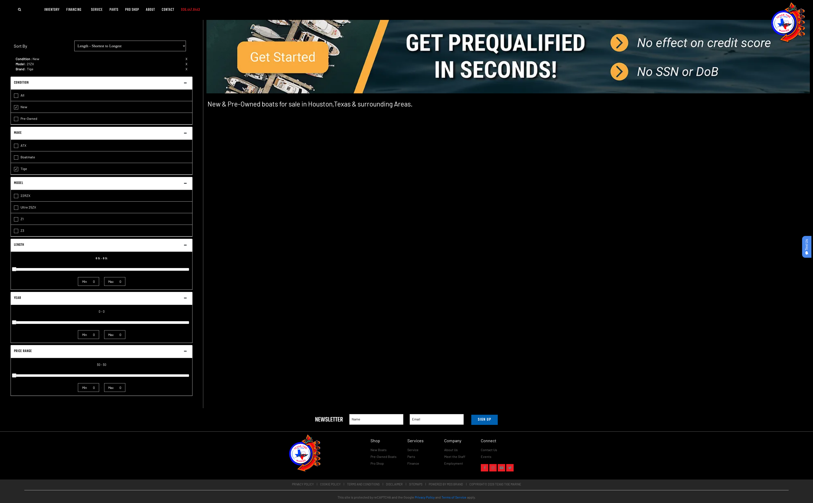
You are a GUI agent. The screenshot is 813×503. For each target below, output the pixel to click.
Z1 (22, 219)
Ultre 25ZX (28, 207)
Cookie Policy (330, 484)
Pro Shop (132, 10)
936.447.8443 (190, 10)
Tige (23, 169)
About (150, 10)
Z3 (22, 230)
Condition (21, 83)
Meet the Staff (454, 457)
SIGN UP (484, 420)
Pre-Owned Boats (384, 457)
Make (18, 133)
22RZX (25, 195)
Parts (113, 10)
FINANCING (75, 10)
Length (19, 245)
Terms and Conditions (363, 484)
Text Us (807, 245)
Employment (453, 463)
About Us (451, 450)
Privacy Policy (303, 484)
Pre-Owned (28, 118)
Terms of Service (453, 497)
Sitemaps (415, 484)
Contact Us (489, 450)
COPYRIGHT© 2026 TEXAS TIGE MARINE (495, 484)
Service (97, 10)
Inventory (51, 10)
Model (18, 183)
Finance (413, 463)
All (22, 95)
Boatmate (27, 157)
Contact (168, 10)
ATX (23, 145)
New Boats (379, 450)
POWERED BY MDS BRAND (446, 484)
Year (17, 298)
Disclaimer (394, 484)
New (23, 107)
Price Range (23, 351)
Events (486, 457)
